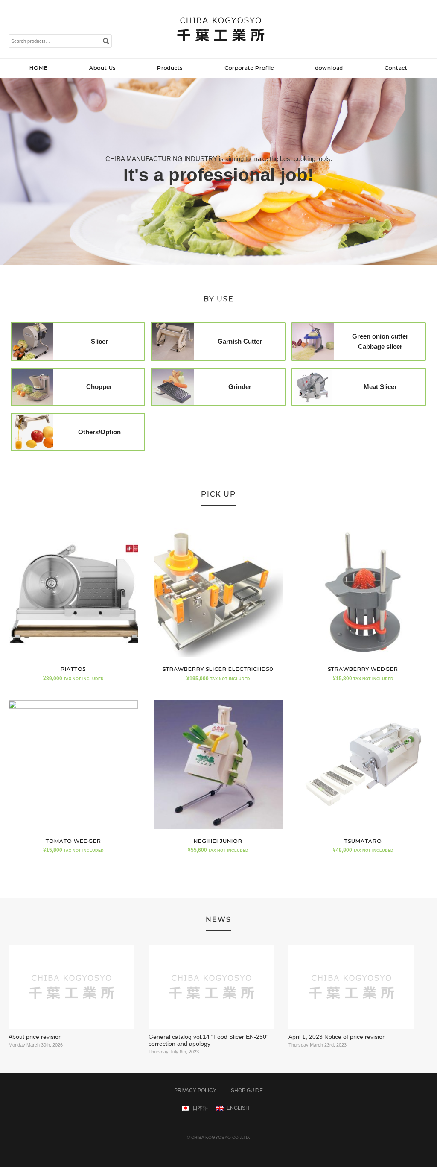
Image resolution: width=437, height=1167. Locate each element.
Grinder (239, 386)
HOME (38, 67)
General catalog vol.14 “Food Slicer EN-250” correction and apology (208, 1040)
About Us (102, 67)
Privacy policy (195, 1091)
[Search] (105, 40)
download (329, 67)
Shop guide (247, 1091)
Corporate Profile (249, 67)
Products (170, 67)
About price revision (35, 1036)
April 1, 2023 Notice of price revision (337, 1036)
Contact (396, 67)
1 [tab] (218, 254)
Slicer (99, 341)
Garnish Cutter (240, 341)
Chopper (99, 386)
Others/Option (99, 432)
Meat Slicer (380, 386)
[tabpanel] (218, 171)
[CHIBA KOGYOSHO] (220, 49)
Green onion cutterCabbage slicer (380, 341)
